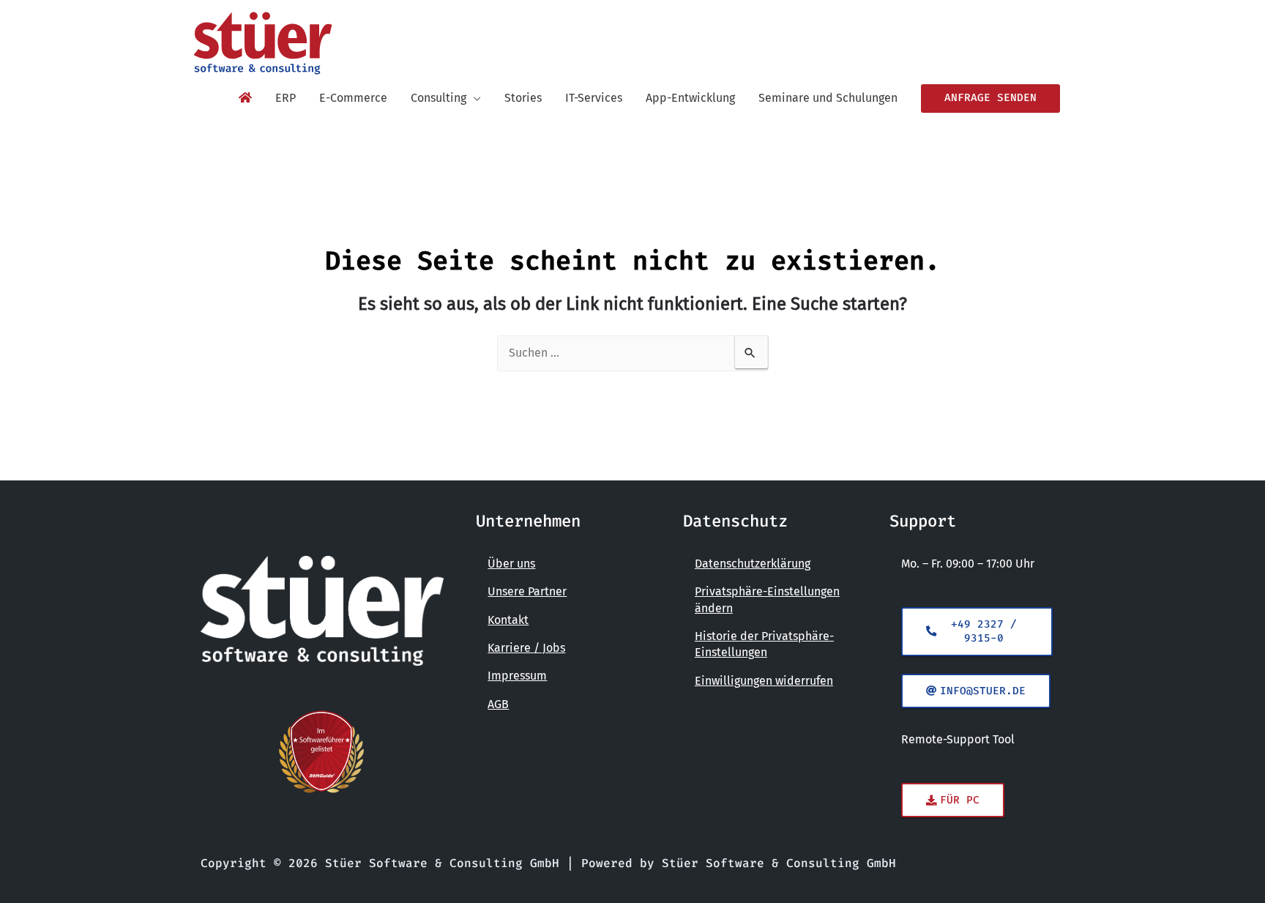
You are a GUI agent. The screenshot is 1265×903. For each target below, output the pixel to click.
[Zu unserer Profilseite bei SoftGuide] (322, 752)
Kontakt (508, 620)
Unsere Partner (527, 591)
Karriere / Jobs (526, 648)
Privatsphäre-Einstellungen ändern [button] (767, 599)
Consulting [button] (438, 98)
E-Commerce (353, 98)
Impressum (517, 676)
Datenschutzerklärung (752, 564)
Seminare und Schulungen (828, 98)
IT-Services (593, 98)
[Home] (245, 98)
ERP (285, 98)
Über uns (511, 564)
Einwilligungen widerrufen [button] (764, 681)
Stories (523, 98)
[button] (990, 98)
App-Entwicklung (690, 98)
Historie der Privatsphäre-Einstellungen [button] (764, 644)
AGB (498, 704)
